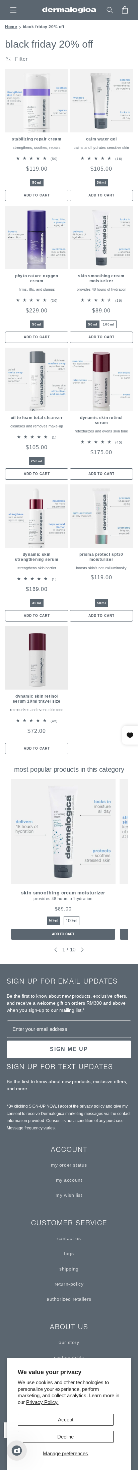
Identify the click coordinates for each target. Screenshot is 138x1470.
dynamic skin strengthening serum (36, 557)
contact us (69, 1238)
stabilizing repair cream (36, 139)
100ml (109, 324)
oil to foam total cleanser (37, 417)
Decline (65, 1436)
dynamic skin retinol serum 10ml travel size (37, 699)
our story (69, 1342)
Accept (65, 1419)
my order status (69, 1165)
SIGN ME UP (69, 1049)
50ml (37, 182)
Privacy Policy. (42, 1402)
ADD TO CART (63, 934)
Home (11, 26)
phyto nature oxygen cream (36, 278)
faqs (69, 1253)
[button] (13, 10)
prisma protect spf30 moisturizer (101, 557)
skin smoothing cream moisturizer (101, 278)
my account (69, 1180)
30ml (37, 603)
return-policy (69, 1284)
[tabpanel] (63, 859)
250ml (37, 461)
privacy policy (92, 1106)
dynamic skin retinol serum (101, 420)
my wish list (69, 1195)
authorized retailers (69, 1299)
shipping (69, 1269)
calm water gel (101, 139)
